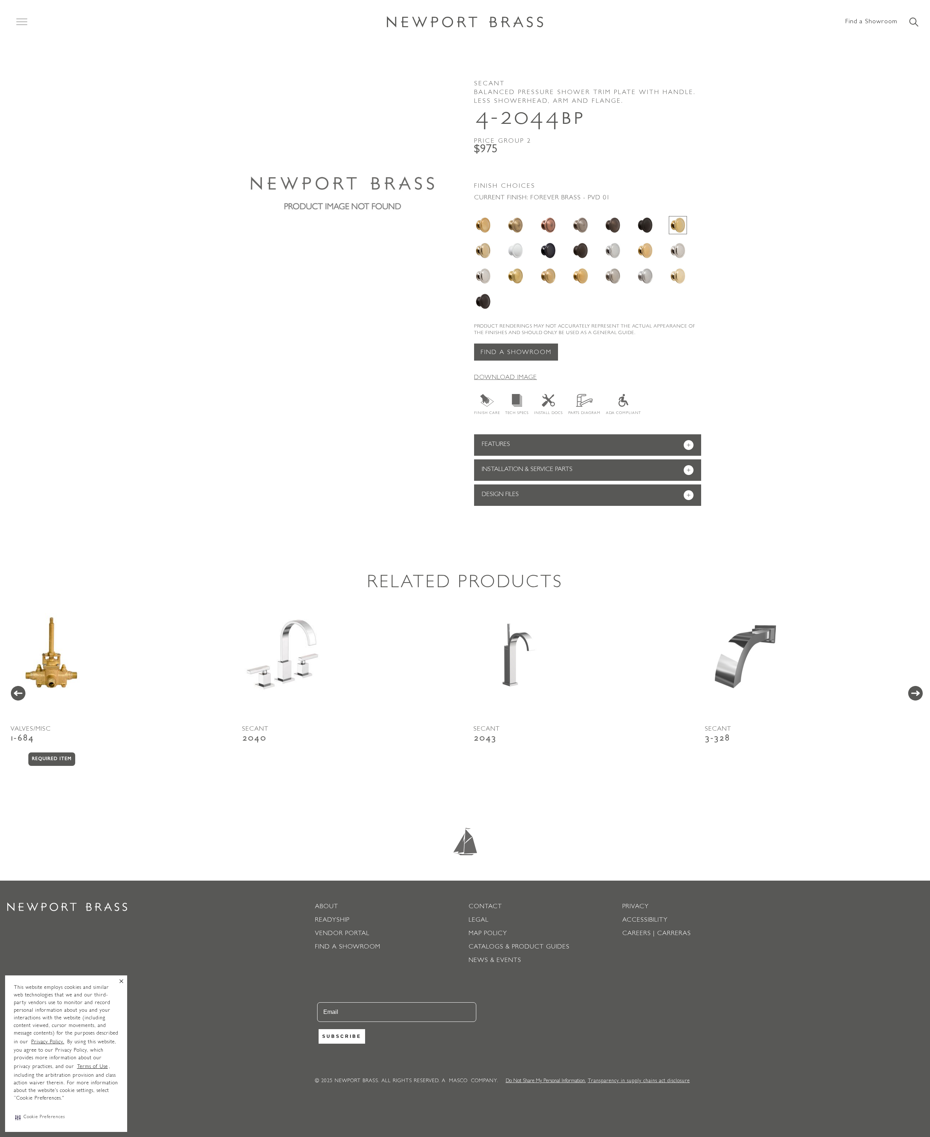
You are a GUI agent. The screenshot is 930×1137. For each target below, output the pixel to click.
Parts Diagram (584, 413)
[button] (40, 1117)
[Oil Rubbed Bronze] (580, 250)
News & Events (495, 961)
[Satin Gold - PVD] (580, 276)
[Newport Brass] (465, 21)
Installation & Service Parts (586, 470)
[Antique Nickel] (580, 225)
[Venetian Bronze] (483, 301)
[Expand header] (22, 22)
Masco (458, 1081)
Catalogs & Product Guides (519, 947)
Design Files (586, 495)
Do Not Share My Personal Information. (546, 1081)
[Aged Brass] (483, 225)
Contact (485, 907)
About (326, 907)
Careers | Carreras (656, 934)
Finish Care (487, 413)
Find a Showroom (871, 22)
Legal (479, 920)
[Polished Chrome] (613, 250)
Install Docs (548, 413)
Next (915, 693)
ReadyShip (332, 920)
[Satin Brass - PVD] (515, 276)
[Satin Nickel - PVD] (613, 276)
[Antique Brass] (515, 225)
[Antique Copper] (548, 225)
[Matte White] (515, 250)
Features (586, 445)
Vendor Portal (342, 934)
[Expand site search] (913, 22)
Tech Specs (517, 413)
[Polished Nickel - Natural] (678, 250)
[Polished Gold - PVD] (645, 250)
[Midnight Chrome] (548, 250)
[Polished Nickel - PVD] (483, 276)
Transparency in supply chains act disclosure (639, 1081)
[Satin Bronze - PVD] (548, 276)
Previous (18, 693)
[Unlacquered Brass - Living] (678, 276)
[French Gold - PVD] (483, 250)
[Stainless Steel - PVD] (645, 276)
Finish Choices (504, 186)
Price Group (502, 141)
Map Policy (488, 934)
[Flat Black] (645, 225)
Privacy (635, 907)
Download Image (505, 378)
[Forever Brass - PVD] (678, 225)
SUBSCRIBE (341, 1036)
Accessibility (645, 920)
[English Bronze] (613, 225)
